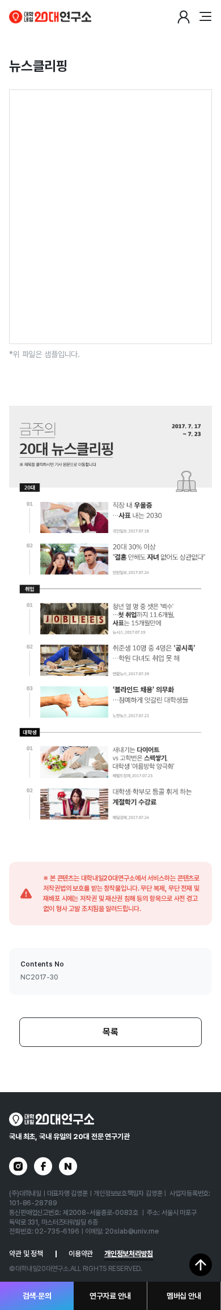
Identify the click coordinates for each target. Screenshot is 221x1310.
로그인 (184, 17)
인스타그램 (18, 1166)
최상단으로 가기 (200, 1264)
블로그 (68, 1166)
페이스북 (43, 1166)
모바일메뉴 (205, 17)
